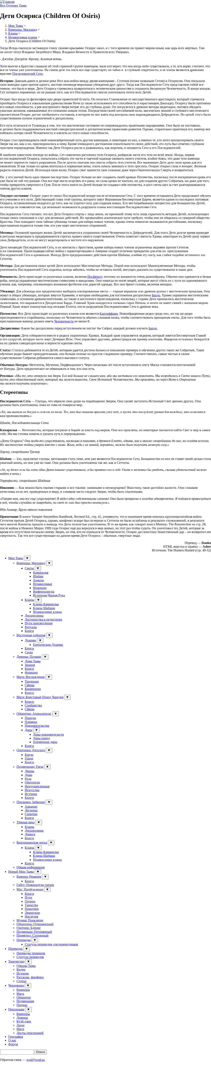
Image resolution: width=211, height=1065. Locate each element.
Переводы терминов (30, 953)
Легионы (31, 810)
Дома (28, 775)
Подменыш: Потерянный (34, 931)
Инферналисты (43, 591)
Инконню (40, 588)
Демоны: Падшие (28, 656)
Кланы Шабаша (44, 608)
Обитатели (32, 782)
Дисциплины (34, 615)
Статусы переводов (30, 957)
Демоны (22, 1017)
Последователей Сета (27, 73)
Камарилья (40, 572)
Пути (28, 897)
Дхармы (30, 640)
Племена (31, 722)
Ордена (30, 901)
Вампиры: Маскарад (22, 29)
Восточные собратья (30, 635)
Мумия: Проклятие (29, 920)
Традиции (32, 681)
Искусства (32, 790)
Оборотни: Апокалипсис (34, 713)
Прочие (21, 1005)
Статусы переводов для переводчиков (51, 944)
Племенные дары (45, 742)
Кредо (29, 754)
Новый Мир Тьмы (21, 871)
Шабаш (38, 576)
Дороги (30, 834)
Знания (30, 665)
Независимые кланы (22, 37)
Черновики (16, 985)
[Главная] (7, 2)
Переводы (23, 940)
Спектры (31, 814)
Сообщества (33, 705)
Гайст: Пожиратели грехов (35, 885)
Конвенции (33, 689)
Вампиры (23, 989)
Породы (30, 718)
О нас (12, 1040)
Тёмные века (25, 822)
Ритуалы (31, 627)
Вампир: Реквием (28, 876)
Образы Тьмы (26, 966)
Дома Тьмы (33, 661)
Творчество (16, 961)
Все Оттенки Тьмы (13, 5)
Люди (20, 1025)
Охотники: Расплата (30, 750)
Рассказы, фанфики (30, 977)
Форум (13, 1044)
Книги (29, 631)
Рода (28, 778)
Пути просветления (38, 623)
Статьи (21, 981)
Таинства (31, 905)
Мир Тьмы (15, 25)
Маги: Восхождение (30, 677)
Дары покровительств (48, 734)
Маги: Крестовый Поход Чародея (39, 697)
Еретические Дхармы (48, 644)
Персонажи (16, 1009)
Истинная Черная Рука (49, 595)
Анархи (38, 580)
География (15, 1036)
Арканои (31, 806)
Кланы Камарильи (46, 604)
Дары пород (41, 738)
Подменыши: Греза (29, 766)
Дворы (29, 771)
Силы (29, 652)
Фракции (31, 672)
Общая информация (30, 867)
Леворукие (32, 912)
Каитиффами (109, 313)
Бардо (156, 295)
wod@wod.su (35, 1059)
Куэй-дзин (23, 1021)
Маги (20, 993)
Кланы (13, 33)
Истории (31, 794)
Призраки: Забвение (30, 802)
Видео (20, 969)
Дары (28, 730)
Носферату (94, 276)
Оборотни (23, 997)
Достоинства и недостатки (43, 619)
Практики (32, 909)
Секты (29, 568)
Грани (29, 758)
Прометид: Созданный (32, 935)
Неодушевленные (37, 786)
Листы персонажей (29, 1033)
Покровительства (37, 725)
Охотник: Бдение (28, 928)
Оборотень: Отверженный (35, 924)
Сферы (29, 685)
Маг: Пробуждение (29, 889)
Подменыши (25, 1001)
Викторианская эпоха (31, 842)
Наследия (31, 916)
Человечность (64, 321)
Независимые (42, 584)
